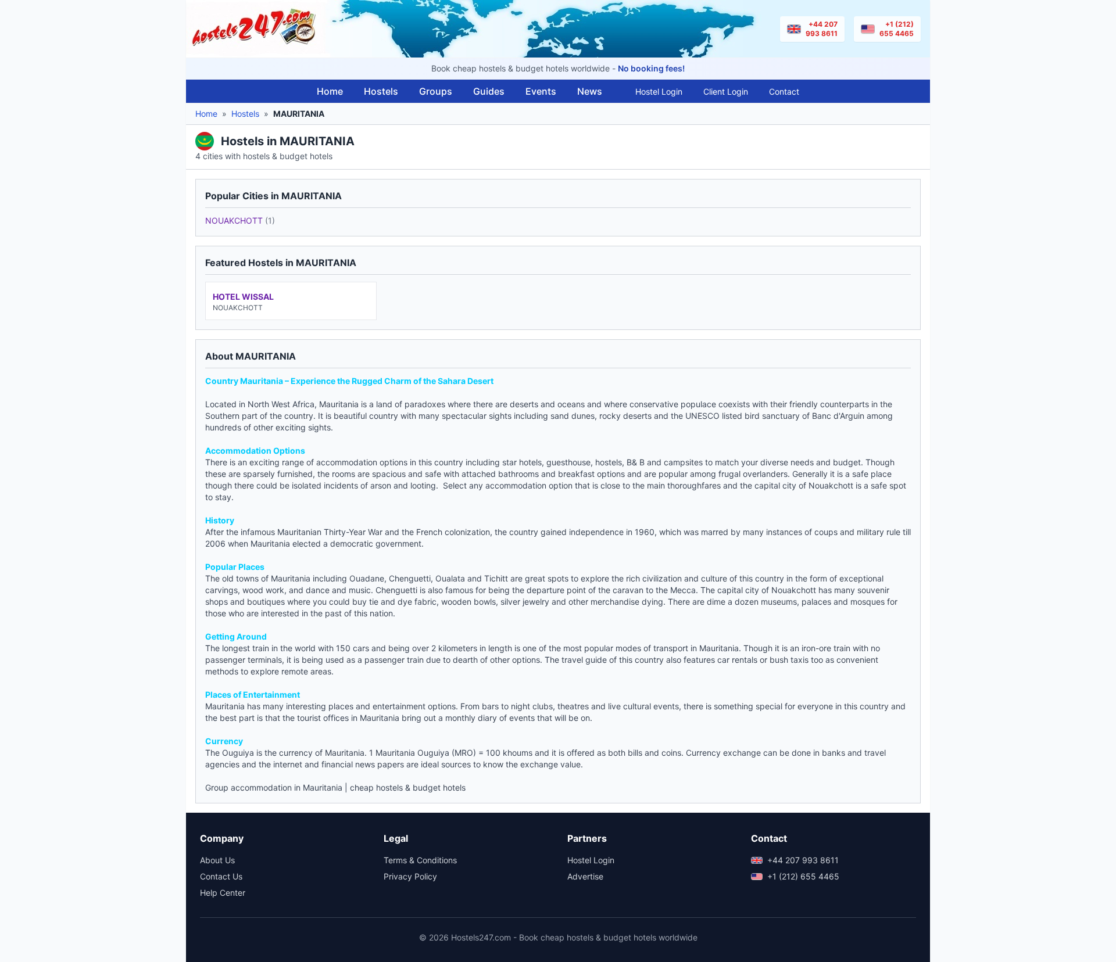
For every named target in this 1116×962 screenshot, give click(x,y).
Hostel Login (658, 91)
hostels (608, 462)
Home (330, 91)
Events (540, 91)
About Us (217, 860)
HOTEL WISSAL (243, 296)
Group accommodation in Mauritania (273, 787)
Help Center (222, 893)
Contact (784, 91)
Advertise (585, 876)
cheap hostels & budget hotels (408, 787)
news (365, 764)
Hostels (381, 91)
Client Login (725, 91)
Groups (435, 91)
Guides (489, 91)
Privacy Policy (410, 876)
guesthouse (568, 462)
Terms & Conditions (420, 860)
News (589, 91)
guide (596, 660)
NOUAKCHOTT (240, 220)
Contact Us (221, 876)
